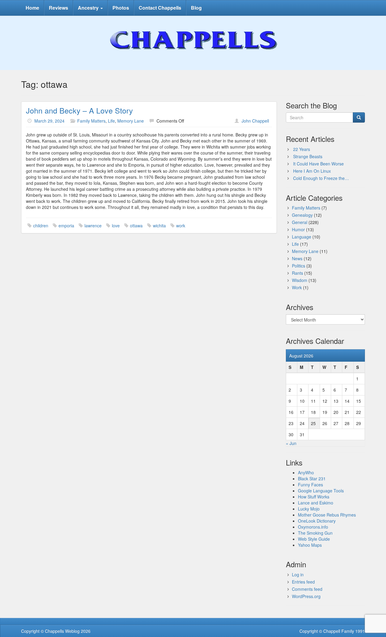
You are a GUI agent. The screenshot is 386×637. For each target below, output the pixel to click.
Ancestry (89, 7)
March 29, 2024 (49, 121)
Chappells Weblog (62, 631)
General (299, 222)
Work (297, 287)
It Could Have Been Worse (318, 164)
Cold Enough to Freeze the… (321, 178)
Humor (298, 229)
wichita (159, 225)
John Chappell (255, 121)
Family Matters (91, 121)
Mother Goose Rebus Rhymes (327, 515)
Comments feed (307, 589)
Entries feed (303, 582)
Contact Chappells (160, 7)
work (180, 225)
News (297, 258)
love (116, 225)
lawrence (93, 225)
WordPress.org (306, 596)
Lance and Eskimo (315, 503)
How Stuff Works (313, 497)
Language (301, 237)
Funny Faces (310, 485)
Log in (298, 574)
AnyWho (306, 472)
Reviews (58, 7)
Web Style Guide (314, 539)
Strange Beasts (307, 156)
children (40, 225)
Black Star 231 (312, 478)
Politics (298, 266)
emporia (66, 225)
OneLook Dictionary (317, 521)
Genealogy (302, 215)
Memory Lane (130, 121)
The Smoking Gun (315, 533)
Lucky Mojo (309, 509)
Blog (196, 7)
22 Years (301, 149)
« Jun (291, 443)
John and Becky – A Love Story (79, 110)
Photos (120, 7)
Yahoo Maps (310, 545)
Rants (297, 273)
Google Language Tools (321, 491)
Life (111, 121)
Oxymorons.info (313, 527)
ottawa (136, 225)
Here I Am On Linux (312, 171)
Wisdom (299, 280)
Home (32, 7)
